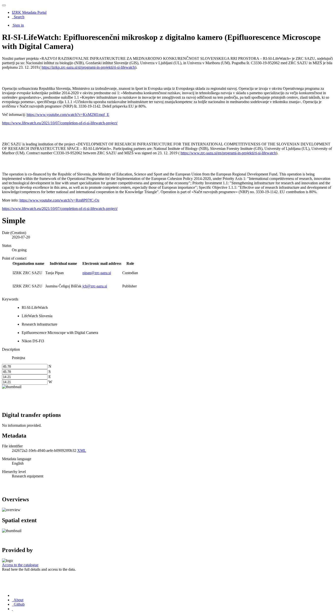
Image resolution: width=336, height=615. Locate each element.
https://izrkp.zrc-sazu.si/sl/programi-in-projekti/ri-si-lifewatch (88, 67)
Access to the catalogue (20, 565)
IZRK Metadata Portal (29, 12)
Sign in (18, 25)
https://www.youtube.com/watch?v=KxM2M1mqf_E (68, 114)
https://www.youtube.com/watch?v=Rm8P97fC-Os (59, 200)
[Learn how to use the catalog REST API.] (12, 609)
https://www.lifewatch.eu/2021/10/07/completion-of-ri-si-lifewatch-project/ (60, 123)
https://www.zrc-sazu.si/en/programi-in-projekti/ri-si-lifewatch (228, 153)
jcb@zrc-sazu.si (94, 286)
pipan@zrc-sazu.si (96, 273)
